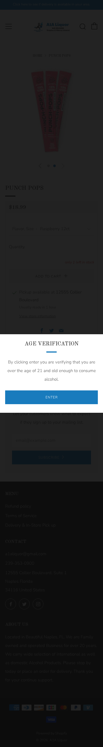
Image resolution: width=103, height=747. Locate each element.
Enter (51, 397)
